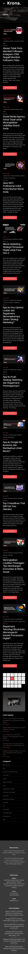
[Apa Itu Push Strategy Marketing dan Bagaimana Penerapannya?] (14, 359)
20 (12, 686)
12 (4, 682)
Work (4, 819)
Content (6, 239)
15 (16, 682)
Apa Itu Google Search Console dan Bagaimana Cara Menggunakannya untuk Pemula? (13, 736)
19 (8, 686)
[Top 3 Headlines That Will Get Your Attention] (14, 487)
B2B (4, 768)
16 (19, 682)
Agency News (7, 109)
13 (8, 682)
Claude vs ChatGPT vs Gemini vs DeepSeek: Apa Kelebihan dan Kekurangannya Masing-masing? (14, 720)
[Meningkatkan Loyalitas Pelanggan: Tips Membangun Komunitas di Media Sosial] (14, 542)
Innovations (6, 795)
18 (4, 686)
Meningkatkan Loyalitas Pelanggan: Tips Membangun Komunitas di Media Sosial (14, 566)
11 (23, 678)
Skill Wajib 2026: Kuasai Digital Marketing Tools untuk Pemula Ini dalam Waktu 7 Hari (13, 744)
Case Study (5, 775)
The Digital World (11, 178)
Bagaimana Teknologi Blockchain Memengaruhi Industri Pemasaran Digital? (14, 632)
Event (4, 785)
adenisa (6, 45)
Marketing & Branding (8, 41)
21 (16, 686)
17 (23, 682)
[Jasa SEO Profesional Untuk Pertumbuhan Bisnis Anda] (14, 165)
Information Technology (15, 175)
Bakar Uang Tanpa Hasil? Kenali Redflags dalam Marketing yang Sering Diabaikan (14, 948)
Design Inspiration (7, 782)
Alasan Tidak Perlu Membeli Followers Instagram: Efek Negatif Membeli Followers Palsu (12, 54)
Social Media (16, 41)
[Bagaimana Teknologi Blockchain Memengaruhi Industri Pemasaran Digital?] (14, 608)
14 (12, 682)
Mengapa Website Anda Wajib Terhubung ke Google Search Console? (14, 728)
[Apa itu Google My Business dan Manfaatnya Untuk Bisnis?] (14, 424)
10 (19, 678)
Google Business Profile (8, 789)
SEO (4, 806)
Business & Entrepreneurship (10, 300)
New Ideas (15, 621)
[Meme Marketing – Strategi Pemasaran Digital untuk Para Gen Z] (14, 228)
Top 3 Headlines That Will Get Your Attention (14, 506)
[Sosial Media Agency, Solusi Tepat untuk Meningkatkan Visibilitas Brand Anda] (14, 98)
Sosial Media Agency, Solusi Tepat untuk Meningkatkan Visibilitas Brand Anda (14, 122)
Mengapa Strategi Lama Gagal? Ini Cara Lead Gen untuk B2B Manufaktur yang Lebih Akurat (14, 752)
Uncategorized (6, 816)
